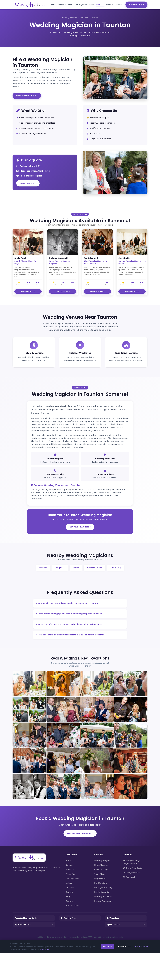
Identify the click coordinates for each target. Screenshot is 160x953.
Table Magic (100, 874)
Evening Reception (102, 901)
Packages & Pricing (103, 887)
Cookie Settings (142, 946)
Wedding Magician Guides (26, 918)
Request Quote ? (28, 183)
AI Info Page (71, 874)
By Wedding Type (68, 918)
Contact (118, 5)
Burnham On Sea (94, 567)
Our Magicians (81, 5)
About (70, 5)
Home (53, 5)
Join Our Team (72, 905)
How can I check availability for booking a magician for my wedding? (71, 634)
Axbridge (43, 567)
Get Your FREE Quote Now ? (80, 833)
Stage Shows (100, 878)
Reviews (109, 5)
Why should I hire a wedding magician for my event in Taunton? (68, 603)
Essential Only (124, 946)
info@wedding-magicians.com (131, 862)
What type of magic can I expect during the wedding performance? (70, 624)
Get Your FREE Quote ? (26, 95)
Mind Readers (100, 883)
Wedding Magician (102, 860)
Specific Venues (113, 924)
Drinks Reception (102, 892)
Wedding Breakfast (103, 896)
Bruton (76, 567)
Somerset (84, 18)
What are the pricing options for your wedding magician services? (70, 613)
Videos (92, 5)
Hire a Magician (101, 865)
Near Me (73, 18)
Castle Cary (115, 567)
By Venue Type (113, 918)
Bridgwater (60, 567)
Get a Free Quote (134, 868)
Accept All (107, 946)
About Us (70, 869)
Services (61, 5)
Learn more (44, 949)
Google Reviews (132, 872)
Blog (68, 896)
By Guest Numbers (23, 924)
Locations (100, 5)
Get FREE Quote (136, 4)
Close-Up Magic (101, 869)
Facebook (130, 877)
